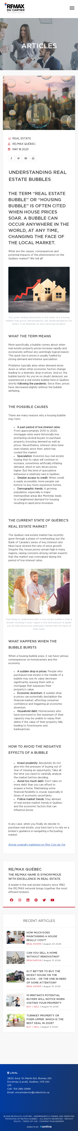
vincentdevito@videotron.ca (32, 1092)
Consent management (51, 1121)
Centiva (46, 1126)
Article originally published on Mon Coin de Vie (36, 845)
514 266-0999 (22, 1089)
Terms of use (30, 1121)
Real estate (21, 138)
